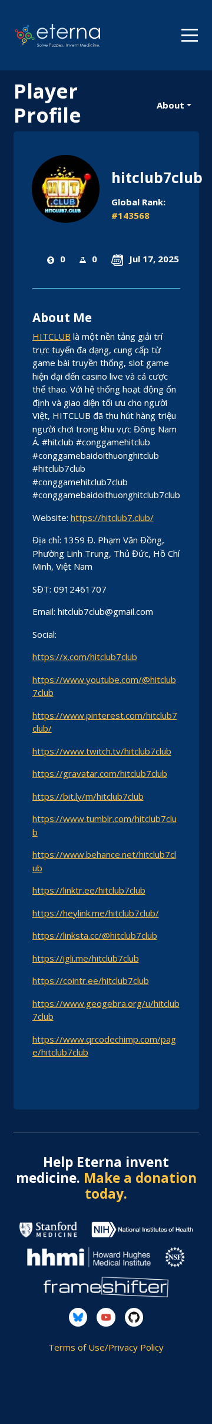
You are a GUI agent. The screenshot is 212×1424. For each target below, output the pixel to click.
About (170, 105)
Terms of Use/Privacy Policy (106, 1347)
